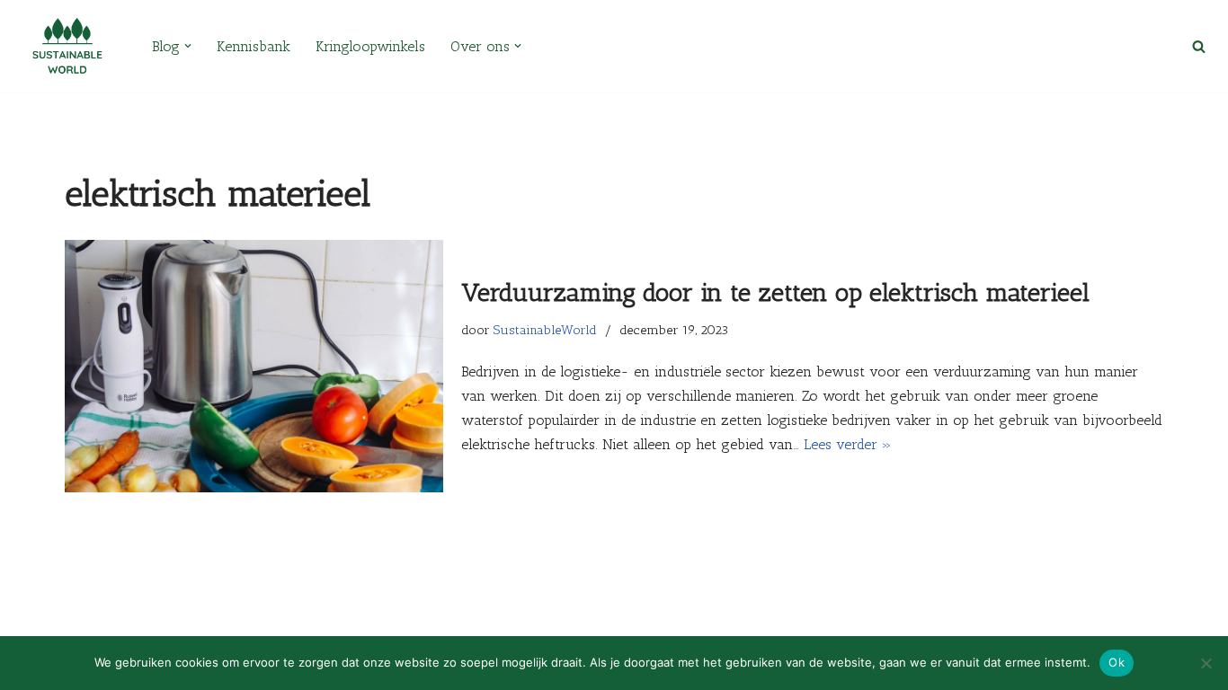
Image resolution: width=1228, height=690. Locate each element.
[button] (187, 45)
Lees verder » (848, 444)
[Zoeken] (1199, 46)
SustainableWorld (545, 330)
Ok (1116, 662)
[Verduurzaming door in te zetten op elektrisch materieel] (254, 366)
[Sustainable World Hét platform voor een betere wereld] (67, 46)
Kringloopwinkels (370, 46)
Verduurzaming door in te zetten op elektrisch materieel (779, 292)
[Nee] (1206, 663)
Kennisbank (253, 46)
